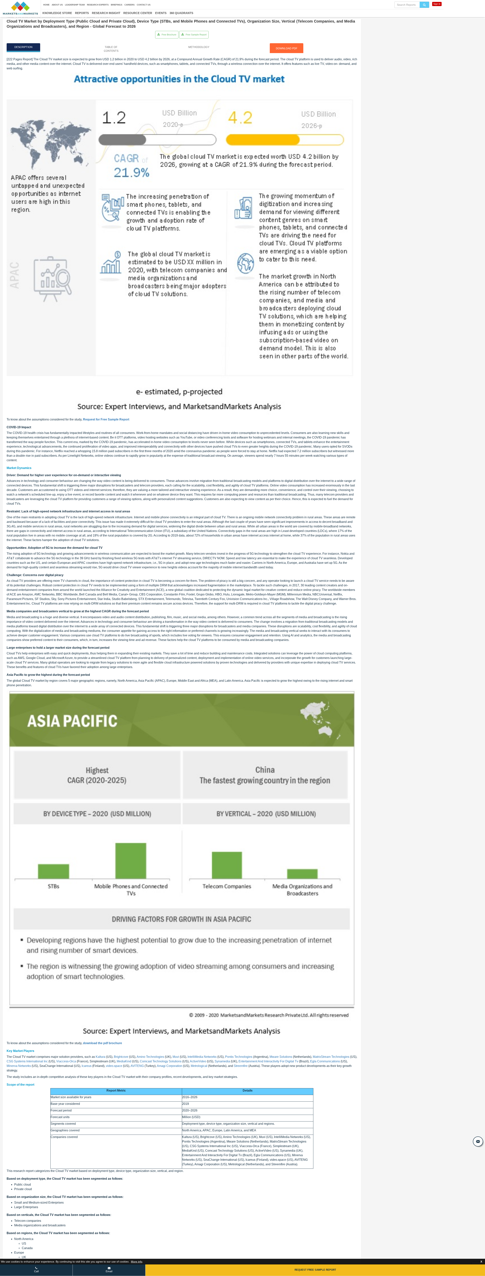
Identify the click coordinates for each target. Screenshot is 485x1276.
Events (161, 13)
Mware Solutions (281, 1056)
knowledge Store (57, 13)
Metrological (199, 1065)
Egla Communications (325, 1061)
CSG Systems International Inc (27, 1061)
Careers (129, 5)
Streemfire (241, 1065)
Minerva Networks (19, 1065)
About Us (57, 5)
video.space (114, 1065)
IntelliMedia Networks (202, 1056)
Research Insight (106, 13)
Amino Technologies (150, 1056)
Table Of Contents (111, 48)
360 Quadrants (181, 13)
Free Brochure (168, 34)
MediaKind (124, 1061)
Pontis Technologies (238, 1056)
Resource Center (137, 13)
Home (46, 5)
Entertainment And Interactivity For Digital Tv (268, 1061)
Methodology (198, 47)
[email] (478, 1141)
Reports (82, 13)
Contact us (143, 5)
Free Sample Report (196, 34)
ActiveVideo (198, 1061)
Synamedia (222, 1061)
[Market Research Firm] (20, 8)
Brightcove (121, 1056)
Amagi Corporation (169, 1065)
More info (136, 1261)
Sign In (436, 4)
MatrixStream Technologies (331, 1056)
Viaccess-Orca (66, 1061)
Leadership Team (75, 5)
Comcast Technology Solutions (160, 1061)
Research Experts (98, 5)
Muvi (176, 1056)
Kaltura (100, 1056)
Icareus (87, 1065)
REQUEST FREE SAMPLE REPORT (315, 1269)
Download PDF (286, 48)
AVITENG (137, 1065)
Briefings (116, 5)
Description (23, 47)
